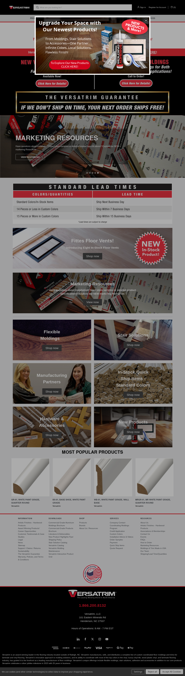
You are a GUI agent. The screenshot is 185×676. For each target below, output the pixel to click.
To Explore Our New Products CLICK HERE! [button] (70, 64)
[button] (146, 20)
